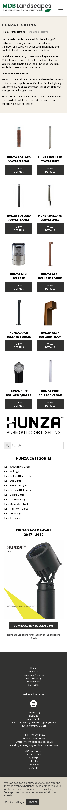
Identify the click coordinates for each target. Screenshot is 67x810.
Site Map (33, 715)
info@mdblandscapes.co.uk (38, 741)
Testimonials (33, 681)
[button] (61, 8)
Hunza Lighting (17, 31)
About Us (33, 671)
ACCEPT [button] (33, 802)
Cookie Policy (33, 712)
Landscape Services (33, 674)
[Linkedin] (33, 703)
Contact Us (33, 685)
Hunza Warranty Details (33, 725)
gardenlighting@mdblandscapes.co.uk (38, 745)
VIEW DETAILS (19, 170)
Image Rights (33, 718)
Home (5, 31)
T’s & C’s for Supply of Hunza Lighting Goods (33, 722)
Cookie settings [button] (14, 802)
